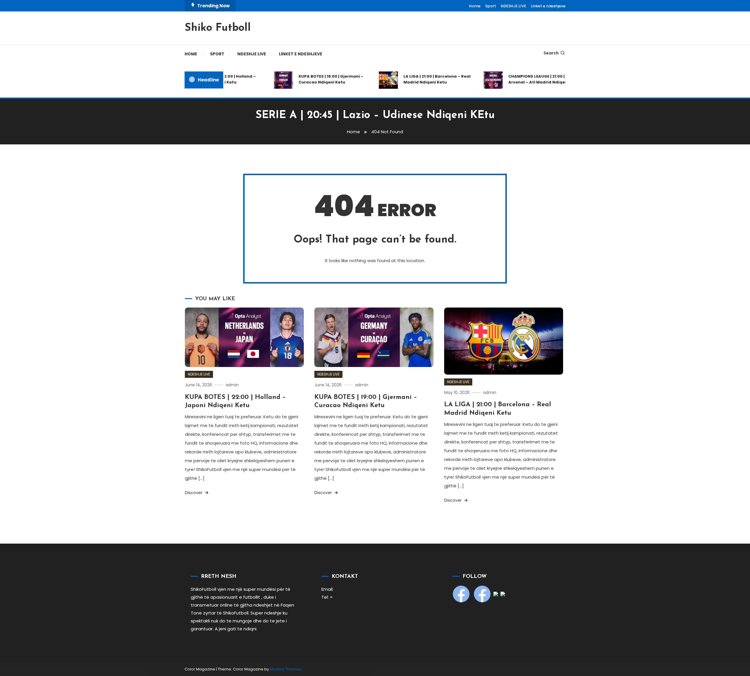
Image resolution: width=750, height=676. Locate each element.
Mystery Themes (285, 669)
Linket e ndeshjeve (548, 6)
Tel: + (327, 597)
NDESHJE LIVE (513, 6)
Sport (490, 6)
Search (551, 53)
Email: (327, 589)
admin (232, 385)
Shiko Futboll (218, 28)
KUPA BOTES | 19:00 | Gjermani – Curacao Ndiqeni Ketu (321, 79)
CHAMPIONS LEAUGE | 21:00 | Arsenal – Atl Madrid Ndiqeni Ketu (534, 79)
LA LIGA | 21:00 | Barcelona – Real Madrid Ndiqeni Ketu (427, 79)
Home (474, 6)
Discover (194, 493)
